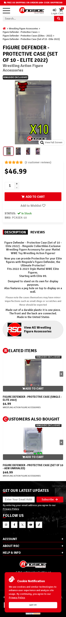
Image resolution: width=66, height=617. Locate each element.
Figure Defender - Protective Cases (20, 32)
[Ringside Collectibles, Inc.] (33, 564)
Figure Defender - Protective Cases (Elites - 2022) (27, 35)
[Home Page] (4, 28)
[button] (61, 374)
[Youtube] (30, 525)
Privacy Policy (11, 508)
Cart (60, 11)
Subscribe (48, 499)
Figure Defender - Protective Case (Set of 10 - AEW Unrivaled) (33, 467)
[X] (22, 525)
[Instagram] (6, 525)
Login (54, 13)
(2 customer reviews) (38, 162)
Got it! (33, 605)
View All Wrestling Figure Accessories (38, 329)
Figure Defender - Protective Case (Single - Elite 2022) (32, 398)
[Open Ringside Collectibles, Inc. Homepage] (32, 10)
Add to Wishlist (31, 206)
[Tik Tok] (39, 525)
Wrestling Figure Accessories (23, 28)
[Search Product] (58, 18)
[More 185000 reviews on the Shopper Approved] (33, 613)
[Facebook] (14, 525)
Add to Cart (34, 388)
